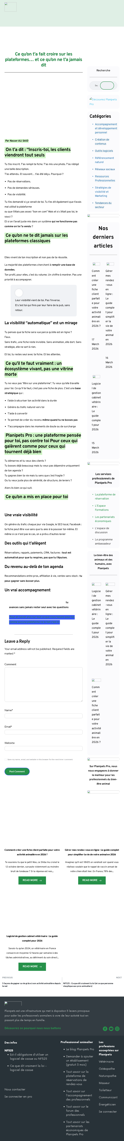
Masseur (104, 1083)
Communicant (108, 1097)
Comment (10, 664)
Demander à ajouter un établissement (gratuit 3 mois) (80, 1060)
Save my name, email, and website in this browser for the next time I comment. (40, 759)
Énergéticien (107, 1104)
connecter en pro (20, 1096)
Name (9, 710)
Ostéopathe (107, 1068)
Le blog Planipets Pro (80, 1049)
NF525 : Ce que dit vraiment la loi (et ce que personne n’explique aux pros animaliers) (88, 984)
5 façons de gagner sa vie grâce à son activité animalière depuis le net (31, 984)
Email (8, 726)
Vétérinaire (106, 1061)
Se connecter (108, 1111)
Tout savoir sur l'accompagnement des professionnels (79, 1095)
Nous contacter (15, 1089)
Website (10, 743)
